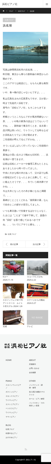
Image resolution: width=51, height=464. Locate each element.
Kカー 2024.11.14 (13, 278)
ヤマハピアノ (11, 417)
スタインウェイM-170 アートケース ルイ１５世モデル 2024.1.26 (13, 303)
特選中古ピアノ (12, 433)
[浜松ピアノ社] (21, 4)
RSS (25, 449)
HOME (9, 360)
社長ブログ (21, 11)
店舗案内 (32, 364)
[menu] (47, 4)
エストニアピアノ (12, 404)
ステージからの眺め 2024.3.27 (37, 301)
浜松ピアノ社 (31, 459)
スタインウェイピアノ (13, 386)
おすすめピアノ (12, 437)
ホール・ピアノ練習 (36, 399)
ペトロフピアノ (12, 408)
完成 (5, 326)
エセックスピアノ (12, 396)
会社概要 (32, 372)
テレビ (30, 326)
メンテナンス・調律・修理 (36, 386)
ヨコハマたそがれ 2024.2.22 (37, 278)
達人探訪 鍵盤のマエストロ (37, 393)
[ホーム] (4, 9)
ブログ (11, 11)
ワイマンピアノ (12, 400)
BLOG (8, 425)
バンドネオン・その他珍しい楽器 (36, 404)
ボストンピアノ (12, 392)
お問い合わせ (34, 368)
